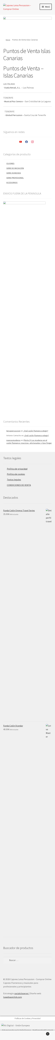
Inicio (8, 39)
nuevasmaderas (13, 440)
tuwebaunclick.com (12, 997)
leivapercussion (13, 431)
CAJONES (10, 163)
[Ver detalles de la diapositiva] (27, 25)
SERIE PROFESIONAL (15, 177)
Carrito (42, 1033)
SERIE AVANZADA (13, 173)
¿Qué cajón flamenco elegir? (35, 431)
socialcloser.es (21, 993)
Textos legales (14, 479)
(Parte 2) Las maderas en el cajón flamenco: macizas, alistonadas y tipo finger (29, 441)
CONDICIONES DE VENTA (19, 485)
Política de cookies (16, 474)
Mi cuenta (9, 1035)
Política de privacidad (17, 468)
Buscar (27, 1035)
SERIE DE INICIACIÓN (15, 168)
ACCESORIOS (11, 182)
